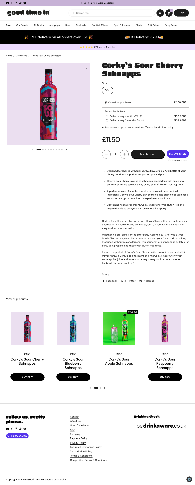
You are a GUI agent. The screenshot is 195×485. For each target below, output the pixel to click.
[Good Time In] (28, 13)
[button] (169, 13)
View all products (17, 299)
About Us (75, 420)
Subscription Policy (81, 451)
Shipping (75, 434)
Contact (74, 416)
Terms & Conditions (81, 455)
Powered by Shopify (54, 479)
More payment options (177, 160)
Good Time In (35, 479)
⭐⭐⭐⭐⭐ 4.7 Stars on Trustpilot (97, 47)
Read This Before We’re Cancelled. (97, 3)
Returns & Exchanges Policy (85, 447)
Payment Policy (79, 438)
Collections (21, 55)
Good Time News (80, 425)
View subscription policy (159, 127)
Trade (181, 12)
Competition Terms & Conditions (88, 460)
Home (9, 55)
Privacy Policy (78, 442)
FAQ (72, 429)
